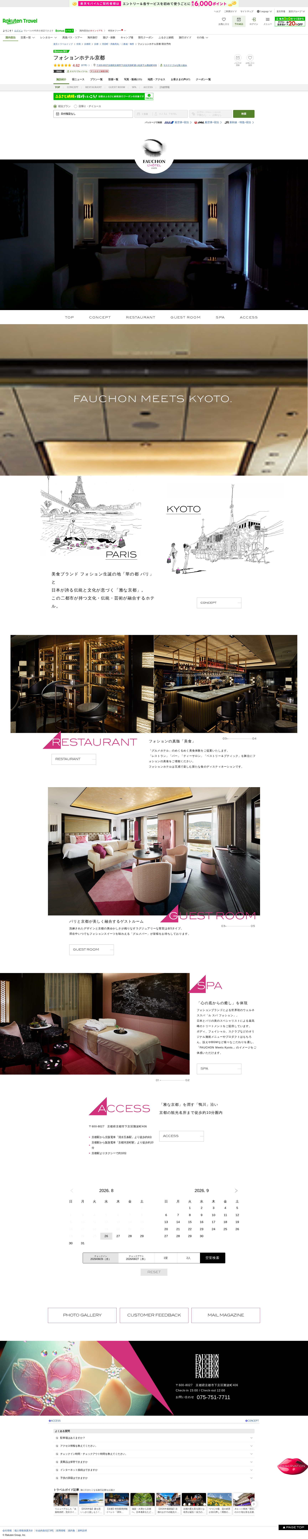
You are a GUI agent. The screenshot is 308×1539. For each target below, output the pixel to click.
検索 (243, 113)
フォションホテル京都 (79, 57)
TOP (69, 317)
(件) (84, 65)
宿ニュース (78, 79)
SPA (134, 87)
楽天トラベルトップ (63, 44)
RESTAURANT (93, 87)
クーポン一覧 (203, 79)
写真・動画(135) (133, 79)
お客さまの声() (180, 79)
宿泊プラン (64, 106)
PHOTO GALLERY (82, 1315)
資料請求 (82, 1530)
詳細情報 (165, 87)
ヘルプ (217, 11)
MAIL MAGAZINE (226, 1315)
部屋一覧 (113, 79)
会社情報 (7, 1530)
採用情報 (60, 1530)
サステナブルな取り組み (175, 65)
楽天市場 (281, 11)
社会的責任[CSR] (44, 1530)
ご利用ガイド (230, 11)
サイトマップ (246, 11)
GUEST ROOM (117, 87)
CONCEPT (72, 87)
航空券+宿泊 (182, 122)
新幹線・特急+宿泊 (240, 122)
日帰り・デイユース (90, 106)
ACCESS (148, 87)
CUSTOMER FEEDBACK (154, 1315)
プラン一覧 (96, 79)
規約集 (71, 1530)
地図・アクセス (156, 79)
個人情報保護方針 (23, 1530)
